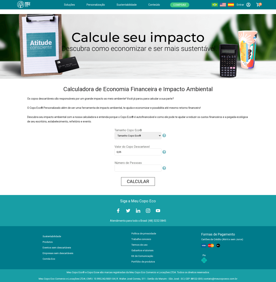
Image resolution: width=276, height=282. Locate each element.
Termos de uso (139, 244)
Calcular (138, 181)
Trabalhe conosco (141, 239)
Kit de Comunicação (142, 256)
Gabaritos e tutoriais (142, 250)
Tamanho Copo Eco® (128, 130)
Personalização (96, 4)
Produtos (48, 242)
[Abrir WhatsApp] (266, 272)
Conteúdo (154, 4)
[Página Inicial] (26, 4)
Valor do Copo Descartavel (132, 146)
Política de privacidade (143, 233)
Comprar (179, 4)
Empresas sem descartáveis (58, 253)
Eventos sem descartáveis (57, 247)
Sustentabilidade (127, 4)
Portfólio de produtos (143, 261)
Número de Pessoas (128, 163)
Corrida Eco (49, 258)
